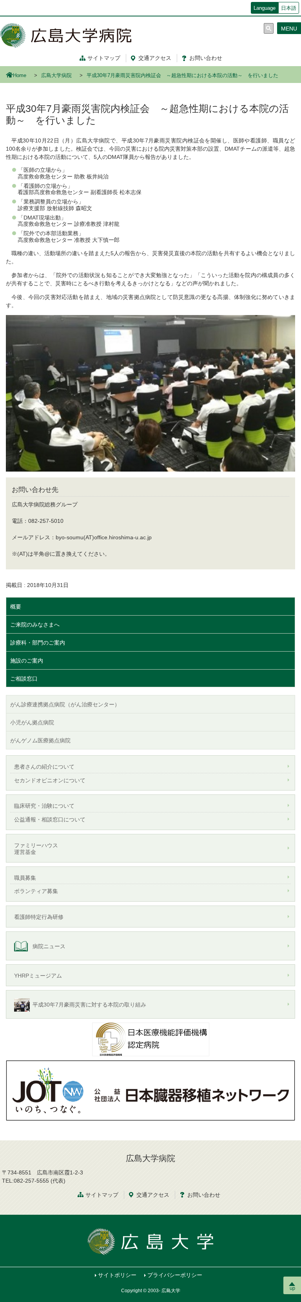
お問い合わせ (205, 58)
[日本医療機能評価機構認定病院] (150, 1038)
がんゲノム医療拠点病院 (40, 740)
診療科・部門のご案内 (37, 642)
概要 (15, 606)
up (292, 1288)
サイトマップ (103, 58)
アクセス (154, 58)
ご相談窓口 (24, 678)
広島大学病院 (56, 75)
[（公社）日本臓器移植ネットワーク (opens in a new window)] (150, 1090)
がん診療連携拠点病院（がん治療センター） (65, 704)
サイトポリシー (117, 1275)
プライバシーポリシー (174, 1275)
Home (19, 75)
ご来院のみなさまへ (35, 624)
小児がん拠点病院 (32, 722)
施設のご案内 (26, 660)
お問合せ (203, 1195)
